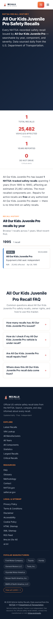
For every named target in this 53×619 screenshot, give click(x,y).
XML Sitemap (10, 530)
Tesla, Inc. (31, 566)
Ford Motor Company (14, 560)
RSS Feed (8, 535)
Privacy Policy (10, 504)
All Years (8, 440)
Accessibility (9, 517)
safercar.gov (10, 492)
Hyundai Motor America (15, 572)
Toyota (31, 560)
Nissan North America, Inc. (16, 578)
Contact (7, 483)
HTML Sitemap (11, 526)
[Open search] (41, 5)
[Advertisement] (26, 77)
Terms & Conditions (13, 508)
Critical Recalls (11, 458)
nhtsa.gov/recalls (34, 613)
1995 (7, 242)
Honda (41, 560)
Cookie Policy (10, 522)
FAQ (6, 470)
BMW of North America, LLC (16, 584)
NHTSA (12, 605)
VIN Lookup (9, 431)
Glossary (8, 474)
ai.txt (6, 544)
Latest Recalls (10, 427)
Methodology (10, 479)
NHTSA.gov (9, 487)
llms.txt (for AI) (11, 539)
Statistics (8, 449)
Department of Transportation (31, 605)
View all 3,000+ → (13, 590)
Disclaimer (8, 513)
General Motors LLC (13, 566)
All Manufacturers (12, 436)
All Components (11, 445)
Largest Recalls (11, 453)
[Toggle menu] (48, 5)
